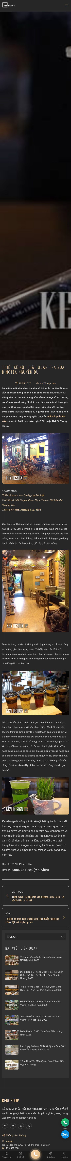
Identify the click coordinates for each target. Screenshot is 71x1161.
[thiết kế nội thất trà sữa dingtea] (35, 693)
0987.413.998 (12, 1148)
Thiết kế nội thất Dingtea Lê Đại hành (21, 509)
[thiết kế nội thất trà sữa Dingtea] (35, 458)
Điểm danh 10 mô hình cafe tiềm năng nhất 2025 (41, 1033)
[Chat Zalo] (65, 1134)
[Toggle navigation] (66, 6)
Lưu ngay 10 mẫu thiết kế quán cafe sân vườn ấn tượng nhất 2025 (42, 1048)
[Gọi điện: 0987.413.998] (65, 1122)
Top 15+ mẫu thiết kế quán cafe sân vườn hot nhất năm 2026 (40, 1018)
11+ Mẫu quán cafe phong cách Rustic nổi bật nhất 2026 (41, 959)
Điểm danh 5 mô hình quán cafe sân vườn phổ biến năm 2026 (40, 1003)
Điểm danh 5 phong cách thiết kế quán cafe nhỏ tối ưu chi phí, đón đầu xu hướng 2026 (41, 975)
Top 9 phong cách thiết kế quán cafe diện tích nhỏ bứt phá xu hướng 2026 (41, 988)
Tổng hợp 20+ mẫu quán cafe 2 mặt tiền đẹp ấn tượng (42, 1063)
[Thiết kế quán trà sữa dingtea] (35, 591)
